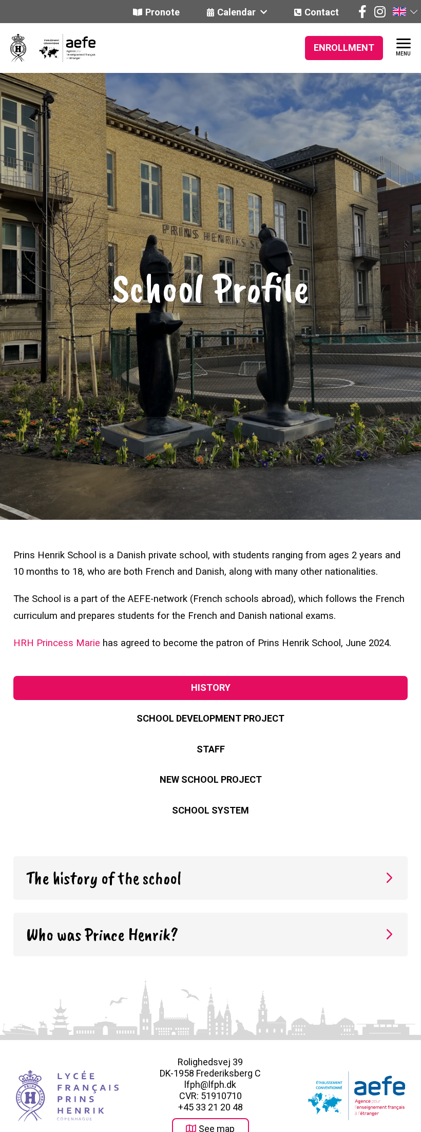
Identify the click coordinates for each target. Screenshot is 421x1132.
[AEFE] (60, 48)
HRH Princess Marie (56, 643)
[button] (404, 11)
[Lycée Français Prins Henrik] (18, 48)
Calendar (237, 12)
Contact (321, 12)
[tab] (210, 688)
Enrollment (344, 47)
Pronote (162, 12)
